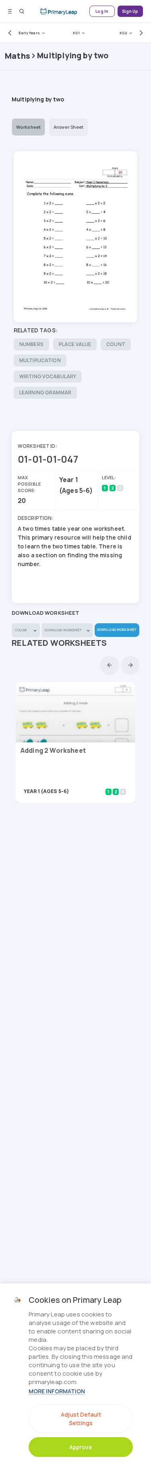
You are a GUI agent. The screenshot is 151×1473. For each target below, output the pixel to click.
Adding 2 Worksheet (53, 750)
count (115, 344)
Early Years (29, 32)
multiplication (40, 360)
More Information (57, 1391)
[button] (8, 32)
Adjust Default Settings (81, 1419)
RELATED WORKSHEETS (59, 642)
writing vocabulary (47, 376)
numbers (31, 344)
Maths (17, 55)
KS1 (76, 32)
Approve (80, 1447)
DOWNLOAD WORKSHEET (117, 629)
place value (75, 344)
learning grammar (45, 392)
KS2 (123, 32)
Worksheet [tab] (28, 127)
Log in (101, 11)
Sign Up (130, 11)
